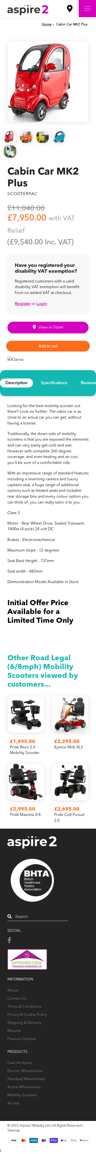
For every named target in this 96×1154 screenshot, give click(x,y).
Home (46, 24)
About (12, 990)
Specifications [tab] (54, 383)
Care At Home (19, 1063)
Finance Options (21, 1039)
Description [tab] (16, 383)
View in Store (50, 327)
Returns (13, 1031)
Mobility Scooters (22, 1095)
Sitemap (13, 1130)
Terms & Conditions (24, 1007)
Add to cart (48, 346)
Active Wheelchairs (24, 1087)
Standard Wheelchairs (26, 1079)
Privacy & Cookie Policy (27, 1015)
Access (13, 1103)
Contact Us (16, 999)
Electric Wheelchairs (25, 1071)
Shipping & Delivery (24, 1023)
